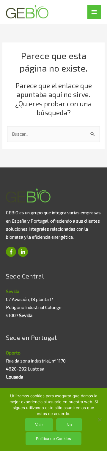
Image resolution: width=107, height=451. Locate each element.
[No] (100, 419)
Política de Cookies (53, 438)
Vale (39, 424)
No (69, 424)
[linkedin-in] (23, 252)
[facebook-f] (11, 252)
